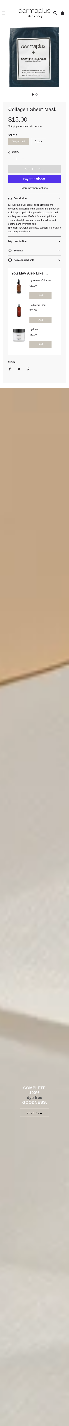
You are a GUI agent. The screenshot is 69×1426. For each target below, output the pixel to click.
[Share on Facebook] (10, 369)
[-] (9, 159)
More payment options (35, 187)
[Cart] (62, 13)
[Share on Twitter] (19, 369)
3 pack (38, 141)
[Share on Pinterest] (28, 369)
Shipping (12, 126)
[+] (23, 159)
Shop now (34, 1112)
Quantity (13, 152)
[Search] (55, 13)
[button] (33, 94)
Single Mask (18, 141)
